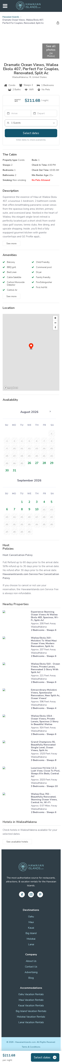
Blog (31, 978)
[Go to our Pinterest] (40, 894)
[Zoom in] (55, 318)
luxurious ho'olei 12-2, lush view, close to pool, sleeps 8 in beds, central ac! (45, 772)
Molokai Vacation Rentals (31, 1016)
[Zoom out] (55, 322)
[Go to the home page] (28, 6)
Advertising (31, 972)
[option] (29, 463)
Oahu (31, 916)
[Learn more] (16, 621)
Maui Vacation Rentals (31, 1000)
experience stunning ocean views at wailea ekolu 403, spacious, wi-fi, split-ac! (45, 616)
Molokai (31, 938)
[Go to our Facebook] (22, 894)
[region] (31, 352)
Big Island (31, 933)
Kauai (31, 927)
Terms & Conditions (31, 1047)
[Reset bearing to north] (55, 327)
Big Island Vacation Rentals (31, 1011)
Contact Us (31, 966)
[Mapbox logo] (11, 388)
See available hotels (17, 841)
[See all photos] (22, 43)
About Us (31, 961)
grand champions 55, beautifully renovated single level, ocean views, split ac (43, 746)
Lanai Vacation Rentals (31, 1022)
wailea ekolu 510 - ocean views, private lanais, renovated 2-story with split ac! (45, 668)
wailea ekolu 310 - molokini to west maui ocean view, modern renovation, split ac (44, 642)
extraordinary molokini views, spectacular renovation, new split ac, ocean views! (45, 694)
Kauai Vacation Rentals (31, 1005)
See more (11, 243)
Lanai (31, 944)
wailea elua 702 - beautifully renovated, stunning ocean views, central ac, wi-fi (44, 798)
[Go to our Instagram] (31, 894)
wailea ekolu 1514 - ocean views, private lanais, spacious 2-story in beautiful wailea (44, 720)
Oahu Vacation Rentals (31, 994)
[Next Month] (50, 411)
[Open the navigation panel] (4, 6)
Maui (31, 922)
